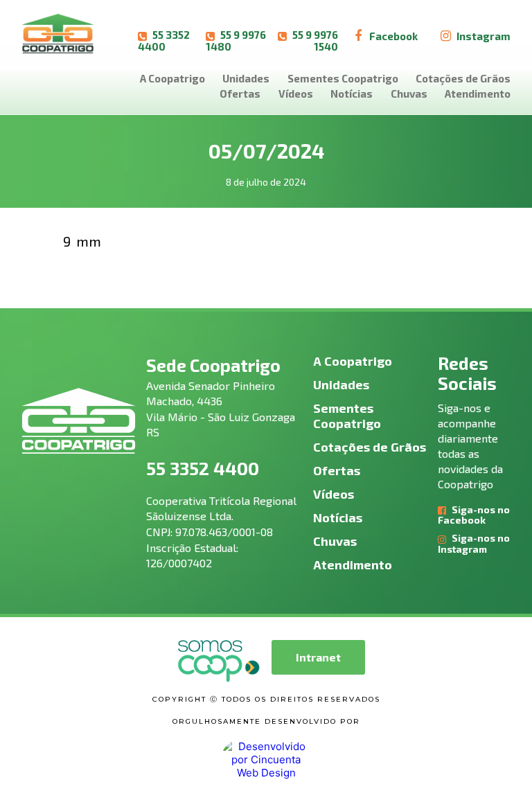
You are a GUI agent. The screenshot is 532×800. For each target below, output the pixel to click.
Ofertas (240, 93)
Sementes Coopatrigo (342, 78)
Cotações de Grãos (463, 78)
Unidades (245, 78)
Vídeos (295, 93)
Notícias (351, 93)
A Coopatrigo (172, 78)
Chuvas (409, 93)
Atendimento (478, 93)
